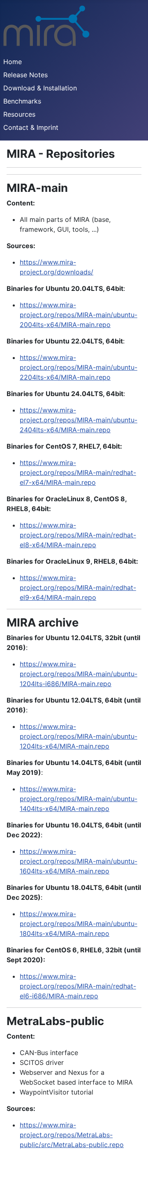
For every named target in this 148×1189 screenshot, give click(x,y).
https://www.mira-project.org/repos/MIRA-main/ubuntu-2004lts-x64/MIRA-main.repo (78, 315)
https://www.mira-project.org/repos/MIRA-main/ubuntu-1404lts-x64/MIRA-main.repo (78, 799)
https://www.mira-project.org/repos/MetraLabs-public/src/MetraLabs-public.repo (72, 1135)
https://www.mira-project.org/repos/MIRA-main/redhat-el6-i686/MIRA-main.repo (78, 986)
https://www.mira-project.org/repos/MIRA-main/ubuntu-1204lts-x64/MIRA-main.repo (78, 736)
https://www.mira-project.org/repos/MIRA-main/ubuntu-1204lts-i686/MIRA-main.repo (78, 674)
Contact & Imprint (30, 127)
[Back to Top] (133, 1173)
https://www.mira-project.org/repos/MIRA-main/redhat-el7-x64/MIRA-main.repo (78, 472)
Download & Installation (40, 88)
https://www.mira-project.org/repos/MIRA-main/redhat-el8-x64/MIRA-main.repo (78, 535)
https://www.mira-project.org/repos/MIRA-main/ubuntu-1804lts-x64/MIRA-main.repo (78, 924)
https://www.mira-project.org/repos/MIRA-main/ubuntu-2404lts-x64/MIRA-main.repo (78, 420)
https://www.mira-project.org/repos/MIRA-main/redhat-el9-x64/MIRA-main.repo (78, 587)
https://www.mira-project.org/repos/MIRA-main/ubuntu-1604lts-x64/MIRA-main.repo (78, 861)
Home (12, 62)
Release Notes (25, 75)
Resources (19, 114)
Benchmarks (22, 101)
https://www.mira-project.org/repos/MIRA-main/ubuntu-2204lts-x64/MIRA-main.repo (78, 367)
